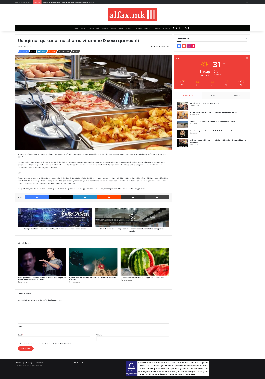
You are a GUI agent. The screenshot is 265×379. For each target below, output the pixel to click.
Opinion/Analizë (116, 28)
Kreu (76, 28)
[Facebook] (37, 197)
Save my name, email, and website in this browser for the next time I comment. (46, 344)
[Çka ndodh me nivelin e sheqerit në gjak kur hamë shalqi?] (145, 261)
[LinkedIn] (85, 197)
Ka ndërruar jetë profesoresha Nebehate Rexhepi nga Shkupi (213, 131)
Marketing (29, 363)
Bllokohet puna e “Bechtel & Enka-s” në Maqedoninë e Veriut (212, 122)
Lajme (83, 28)
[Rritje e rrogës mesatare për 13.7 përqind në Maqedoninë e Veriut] (182, 115)
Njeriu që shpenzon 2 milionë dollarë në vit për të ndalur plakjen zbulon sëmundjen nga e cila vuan (42, 279)
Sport (146, 28)
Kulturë (139, 28)
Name (20, 326)
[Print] (157, 197)
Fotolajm (156, 28)
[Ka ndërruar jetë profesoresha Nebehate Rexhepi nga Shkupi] (182, 134)
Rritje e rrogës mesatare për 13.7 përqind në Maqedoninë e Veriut (214, 112)
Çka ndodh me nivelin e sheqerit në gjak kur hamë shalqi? (142, 278)
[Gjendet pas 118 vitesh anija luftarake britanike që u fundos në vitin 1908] (93, 261)
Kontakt (18, 363)
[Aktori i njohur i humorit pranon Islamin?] (182, 106)
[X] (61, 197)
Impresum (39, 363)
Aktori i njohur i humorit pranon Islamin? (205, 103)
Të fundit (213, 95)
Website (99, 335)
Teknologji (166, 28)
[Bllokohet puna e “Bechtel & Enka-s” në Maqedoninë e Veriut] (182, 124)
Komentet (237, 95)
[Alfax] (132, 14)
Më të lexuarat (188, 95)
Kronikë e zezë (94, 28)
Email (20, 335)
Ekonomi (105, 28)
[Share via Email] (133, 197)
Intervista (129, 28)
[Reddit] (109, 197)
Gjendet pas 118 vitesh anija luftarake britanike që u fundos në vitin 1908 (92, 279)
